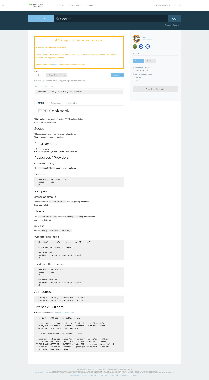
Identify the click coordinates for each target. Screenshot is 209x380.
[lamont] (148, 47)
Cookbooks (59, 6)
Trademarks (40, 372)
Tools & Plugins (75, 6)
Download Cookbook (155, 89)
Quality (72, 103)
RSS (37, 72)
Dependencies (56, 103)
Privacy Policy (104, 375)
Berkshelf (45, 86)
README (41, 103)
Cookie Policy (114, 375)
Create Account (163, 6)
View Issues (150, 61)
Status (135, 375)
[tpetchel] (136, 47)
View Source (138, 61)
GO (174, 18)
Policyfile (37, 86)
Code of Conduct (74, 375)
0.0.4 (55, 75)
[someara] (142, 47)
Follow (118, 75)
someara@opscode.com (63, 312)
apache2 (55, 64)
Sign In (177, 6)
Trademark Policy (125, 375)
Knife (51, 86)
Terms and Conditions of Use (89, 375)
